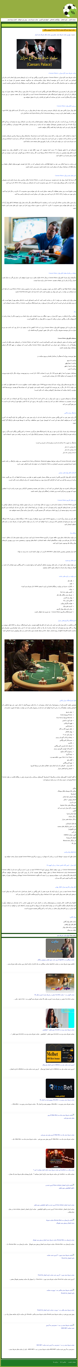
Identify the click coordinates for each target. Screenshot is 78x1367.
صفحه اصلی (72, 19)
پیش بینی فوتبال (22, 19)
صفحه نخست (72, 1362)
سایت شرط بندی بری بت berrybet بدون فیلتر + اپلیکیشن (58, 1030)
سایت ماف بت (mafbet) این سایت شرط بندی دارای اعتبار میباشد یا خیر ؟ (53, 1170)
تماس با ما (63, 1362)
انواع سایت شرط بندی (63, 935)
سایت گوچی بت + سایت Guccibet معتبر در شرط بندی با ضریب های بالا (54, 995)
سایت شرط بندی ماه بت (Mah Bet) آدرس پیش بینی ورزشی (57, 1135)
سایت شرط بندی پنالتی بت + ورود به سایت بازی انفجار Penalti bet (55, 1310)
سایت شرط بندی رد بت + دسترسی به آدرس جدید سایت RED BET (55, 1345)
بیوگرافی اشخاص (55, 19)
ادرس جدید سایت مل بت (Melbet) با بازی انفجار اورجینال (58, 1065)
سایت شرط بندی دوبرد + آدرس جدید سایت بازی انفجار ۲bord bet (56, 1275)
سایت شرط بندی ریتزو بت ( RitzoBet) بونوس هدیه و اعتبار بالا (57, 1100)
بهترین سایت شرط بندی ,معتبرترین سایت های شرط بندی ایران (52, 34)
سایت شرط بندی (33, 19)
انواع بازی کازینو (43, 19)
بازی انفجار (64, 19)
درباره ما (55, 1362)
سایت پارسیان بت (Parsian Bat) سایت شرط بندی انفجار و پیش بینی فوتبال (53, 1240)
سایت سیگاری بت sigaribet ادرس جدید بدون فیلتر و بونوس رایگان (56, 959)
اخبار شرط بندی (12, 19)
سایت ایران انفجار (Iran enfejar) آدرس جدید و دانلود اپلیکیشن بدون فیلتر (54, 1205)
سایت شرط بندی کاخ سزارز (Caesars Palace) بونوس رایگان (59, 30)
